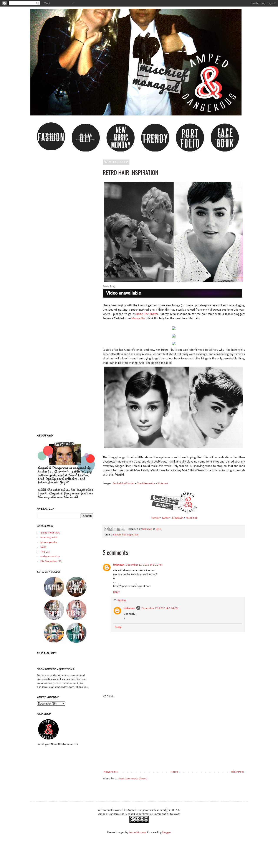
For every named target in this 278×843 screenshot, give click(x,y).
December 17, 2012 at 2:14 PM (160, 608)
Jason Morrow (137, 832)
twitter (166, 518)
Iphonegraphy (48, 542)
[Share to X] (115, 529)
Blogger (166, 832)
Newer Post (110, 772)
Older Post (237, 772)
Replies (121, 600)
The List (45, 551)
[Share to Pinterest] (123, 529)
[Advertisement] (174, 734)
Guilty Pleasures (50, 532)
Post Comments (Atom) (133, 778)
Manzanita (138, 318)
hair (124, 534)
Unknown (147, 529)
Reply (116, 592)
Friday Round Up (50, 556)
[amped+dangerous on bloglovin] (76, 643)
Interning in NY (49, 537)
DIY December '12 (51, 561)
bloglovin (177, 518)
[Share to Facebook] (119, 529)
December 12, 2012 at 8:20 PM (144, 564)
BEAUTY (117, 534)
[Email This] (106, 529)
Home (174, 772)
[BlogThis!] (110, 529)
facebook (191, 518)
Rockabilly (119, 483)
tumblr (155, 518)
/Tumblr (129, 483)
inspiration (132, 534)
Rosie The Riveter (147, 314)
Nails (43, 547)
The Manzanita (146, 483)
